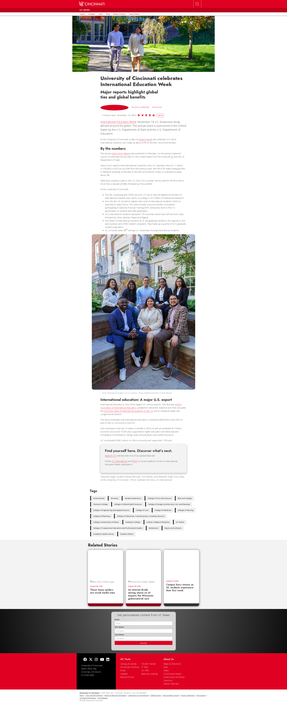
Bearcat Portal (127, 677)
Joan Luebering (142, 107)
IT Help (144, 667)
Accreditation (103, 698)
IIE (172, 156)
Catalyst (124, 673)
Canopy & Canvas (128, 663)
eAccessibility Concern (171, 695)
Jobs (166, 667)
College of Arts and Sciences (159, 498)
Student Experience (133, 498)
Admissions (153, 528)
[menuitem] (82, 14)
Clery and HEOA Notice (94, 695)
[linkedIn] (107, 660)
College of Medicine (163, 510)
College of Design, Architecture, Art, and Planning (169, 504)
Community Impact (172, 673)
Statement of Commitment (138, 695)
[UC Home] (92, 4)
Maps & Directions (172, 663)
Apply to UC (110, 455)
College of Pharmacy (102, 516)
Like (159, 115)
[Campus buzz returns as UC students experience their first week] (181, 564)
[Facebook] (85, 660)
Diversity (114, 498)
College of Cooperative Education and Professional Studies (117, 528)
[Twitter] (91, 660)
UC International (119, 461)
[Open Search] (197, 4)
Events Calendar (171, 683)
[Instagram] (96, 660)
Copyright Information (88, 698)
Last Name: (119, 635)
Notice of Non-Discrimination (115, 695)
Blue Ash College (185, 498)
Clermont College (100, 504)
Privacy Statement (188, 695)
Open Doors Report (121, 153)
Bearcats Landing (149, 673)
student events (145, 139)
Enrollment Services (129, 667)
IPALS (134, 461)
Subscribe (143, 643)
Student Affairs (126, 534)
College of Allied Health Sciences (128, 504)
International (98, 498)
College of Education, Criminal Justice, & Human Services (140, 516)
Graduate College (132, 522)
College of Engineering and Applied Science (111, 510)
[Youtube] (102, 660)
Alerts (82, 695)
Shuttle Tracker (148, 663)
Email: (117, 619)
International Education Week (118, 122)
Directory (168, 680)
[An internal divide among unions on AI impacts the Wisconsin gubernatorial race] (143, 564)
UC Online (180, 522)
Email (122, 670)
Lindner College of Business (158, 522)
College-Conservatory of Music (106, 522)
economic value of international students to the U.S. (128, 411)
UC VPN (145, 670)
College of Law (142, 510)
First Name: (119, 627)
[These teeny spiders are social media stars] (105, 564)
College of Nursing (185, 510)
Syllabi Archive (155, 695)
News (166, 670)
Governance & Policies (174, 677)
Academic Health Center (103, 534)
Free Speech (201, 695)
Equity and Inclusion (173, 528)
